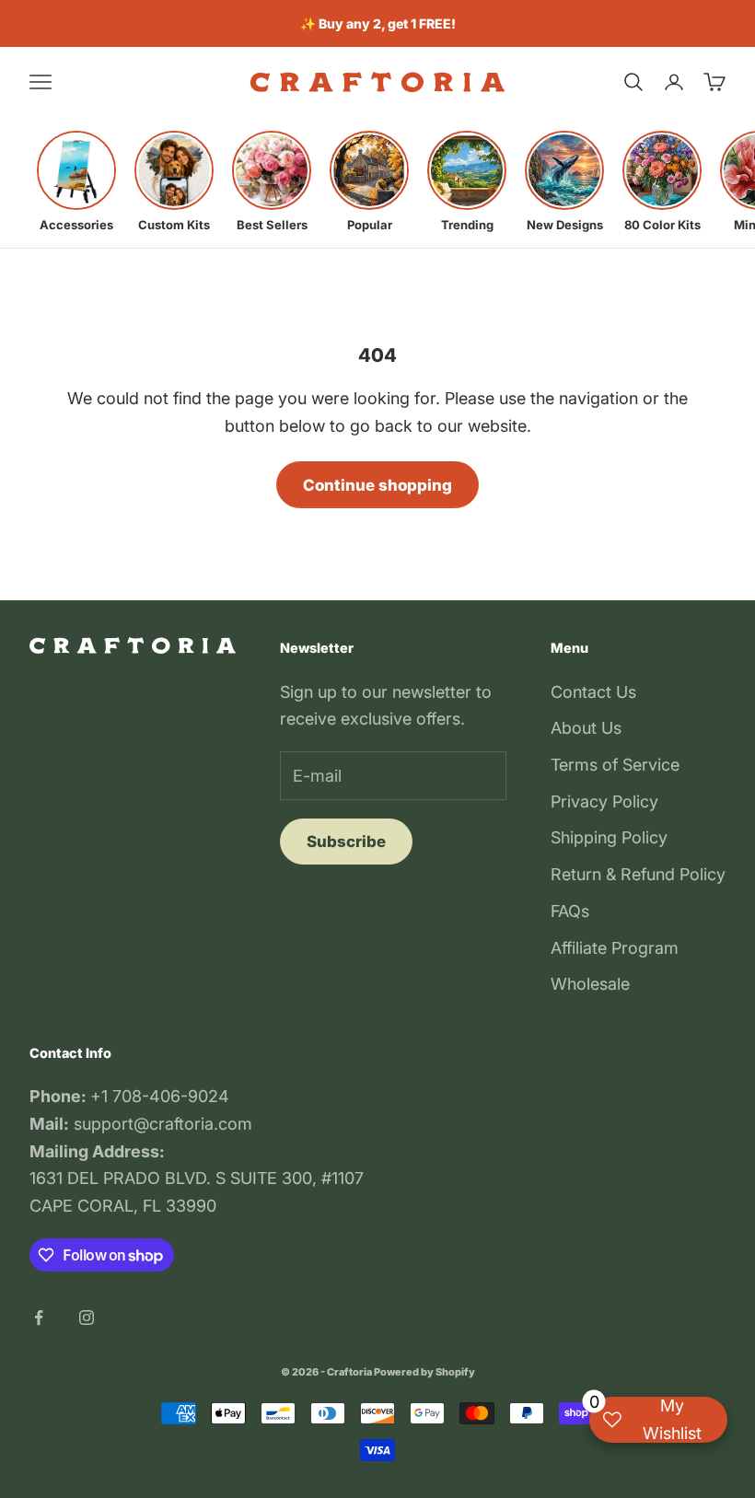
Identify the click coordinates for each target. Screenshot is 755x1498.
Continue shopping (377, 485)
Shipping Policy (609, 837)
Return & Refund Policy (638, 874)
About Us (586, 727)
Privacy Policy (604, 801)
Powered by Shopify (424, 1371)
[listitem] (76, 181)
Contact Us (593, 692)
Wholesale (590, 983)
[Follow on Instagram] (86, 1317)
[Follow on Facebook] (38, 1317)
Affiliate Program (615, 948)
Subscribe (346, 841)
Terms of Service (615, 764)
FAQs (570, 911)
